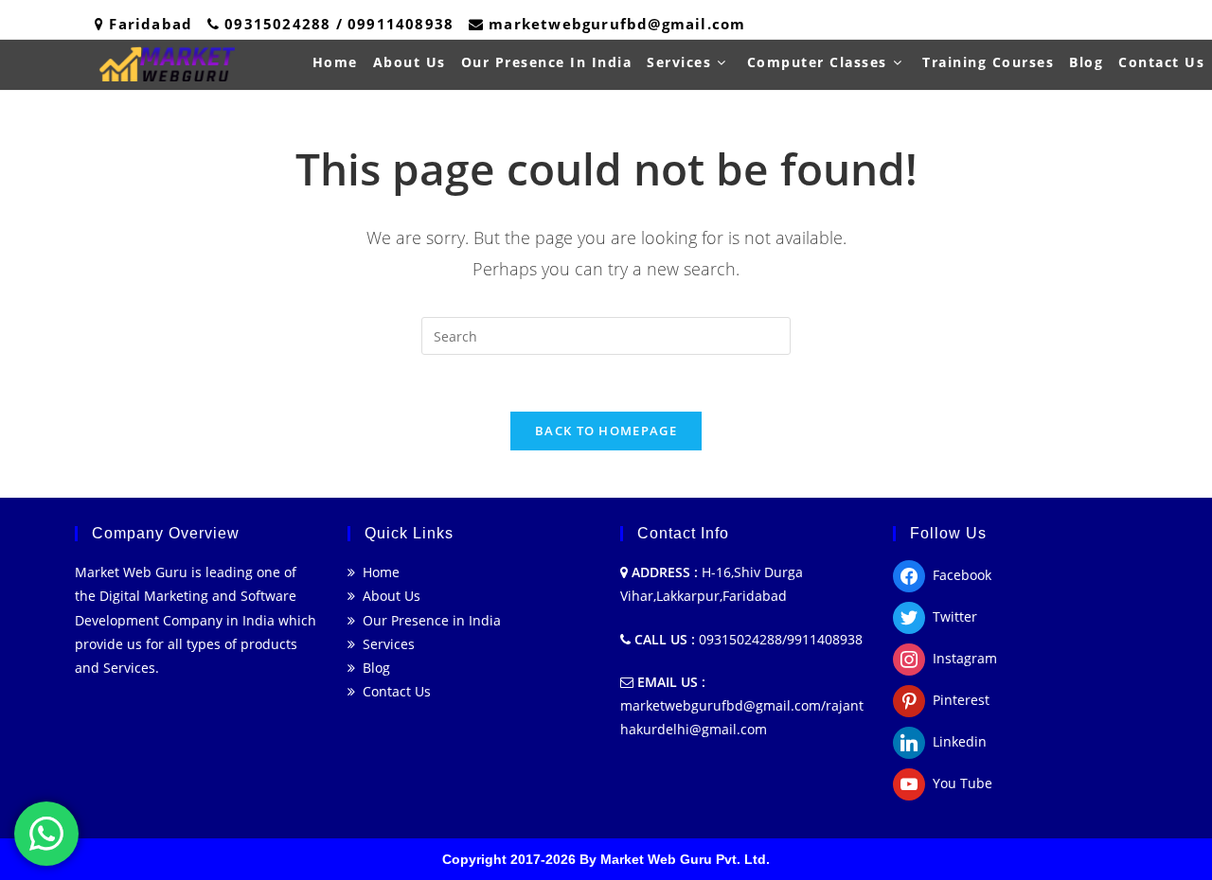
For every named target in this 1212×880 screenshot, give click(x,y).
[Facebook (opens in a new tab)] (1083, 24)
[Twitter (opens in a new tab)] (1058, 24)
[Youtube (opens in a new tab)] (1183, 24)
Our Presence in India (428, 620)
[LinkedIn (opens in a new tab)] (1160, 24)
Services (385, 644)
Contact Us (393, 691)
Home (377, 572)
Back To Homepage (606, 430)
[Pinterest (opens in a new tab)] (1109, 24)
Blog (372, 668)
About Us (387, 596)
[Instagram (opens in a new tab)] (1135, 24)
